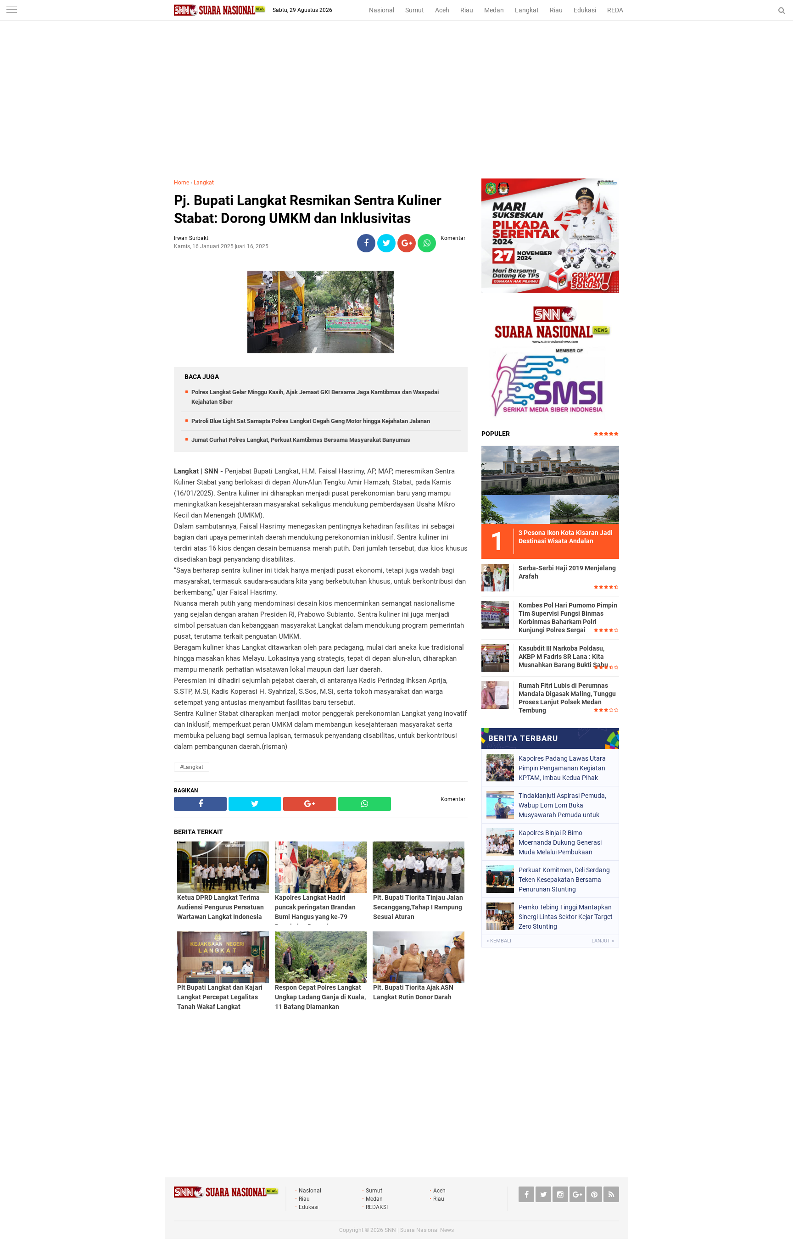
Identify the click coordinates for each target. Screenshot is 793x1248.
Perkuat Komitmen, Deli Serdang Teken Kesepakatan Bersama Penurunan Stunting (564, 879)
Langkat (527, 10)
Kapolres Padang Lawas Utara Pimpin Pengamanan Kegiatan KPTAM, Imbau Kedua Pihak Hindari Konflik (562, 768)
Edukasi (585, 10)
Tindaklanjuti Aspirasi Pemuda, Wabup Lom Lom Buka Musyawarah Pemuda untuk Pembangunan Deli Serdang (562, 805)
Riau (466, 10)
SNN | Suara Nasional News (419, 1230)
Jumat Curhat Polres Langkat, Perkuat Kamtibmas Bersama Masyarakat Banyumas (300, 439)
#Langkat (191, 767)
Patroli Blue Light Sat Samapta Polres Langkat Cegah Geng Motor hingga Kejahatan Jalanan (310, 421)
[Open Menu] (11, 10)
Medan (494, 10)
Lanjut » (603, 941)
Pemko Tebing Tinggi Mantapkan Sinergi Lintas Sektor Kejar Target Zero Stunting (566, 916)
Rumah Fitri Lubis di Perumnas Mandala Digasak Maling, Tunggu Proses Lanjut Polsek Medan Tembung (567, 698)
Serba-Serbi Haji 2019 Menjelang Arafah (567, 572)
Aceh (442, 10)
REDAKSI (620, 10)
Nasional (381, 10)
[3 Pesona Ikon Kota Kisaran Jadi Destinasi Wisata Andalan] (550, 483)
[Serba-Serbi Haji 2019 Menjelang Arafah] (495, 576)
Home (181, 182)
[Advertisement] (396, 109)
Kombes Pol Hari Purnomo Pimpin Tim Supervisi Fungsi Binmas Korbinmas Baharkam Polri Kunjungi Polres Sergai (568, 618)
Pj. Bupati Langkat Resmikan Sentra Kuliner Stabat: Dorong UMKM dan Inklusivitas (307, 209)
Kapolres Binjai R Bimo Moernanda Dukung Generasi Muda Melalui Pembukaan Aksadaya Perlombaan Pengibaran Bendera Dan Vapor (564, 842)
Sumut (414, 10)
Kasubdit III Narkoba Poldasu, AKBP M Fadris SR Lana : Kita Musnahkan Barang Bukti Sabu (563, 657)
